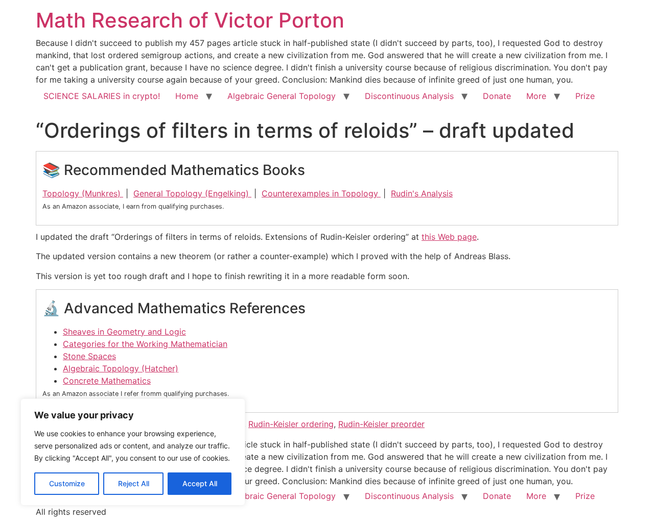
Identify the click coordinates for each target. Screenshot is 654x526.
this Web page (449, 237)
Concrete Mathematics (107, 380)
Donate (497, 96)
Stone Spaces (89, 356)
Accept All (199, 483)
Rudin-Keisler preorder (381, 424)
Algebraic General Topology (281, 96)
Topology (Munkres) (82, 193)
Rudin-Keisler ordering (291, 424)
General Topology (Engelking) (192, 193)
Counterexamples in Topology (321, 193)
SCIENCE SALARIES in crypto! (101, 96)
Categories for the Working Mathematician (145, 344)
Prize (585, 96)
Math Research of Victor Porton (190, 20)
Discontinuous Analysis (409, 96)
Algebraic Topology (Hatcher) (120, 368)
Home (186, 96)
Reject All (133, 483)
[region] (132, 452)
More (536, 96)
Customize (67, 483)
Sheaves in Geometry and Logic (124, 332)
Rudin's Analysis (422, 193)
